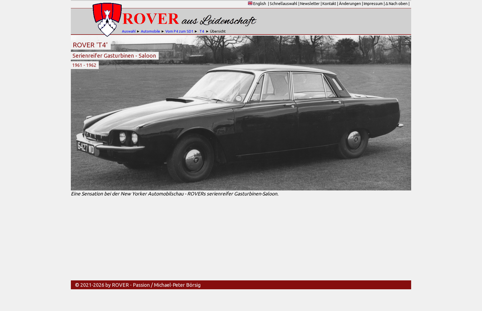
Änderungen (350, 3)
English (259, 3)
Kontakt (329, 3)
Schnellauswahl (283, 3)
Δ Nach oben (396, 3)
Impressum (373, 3)
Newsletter (310, 3)
